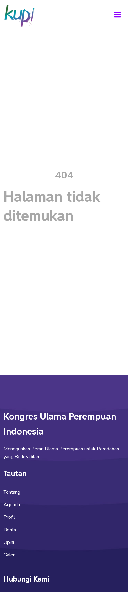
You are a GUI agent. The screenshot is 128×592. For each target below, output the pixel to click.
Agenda (12, 504)
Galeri (9, 555)
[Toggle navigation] (117, 15)
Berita (10, 530)
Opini (9, 542)
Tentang (12, 492)
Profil (9, 517)
